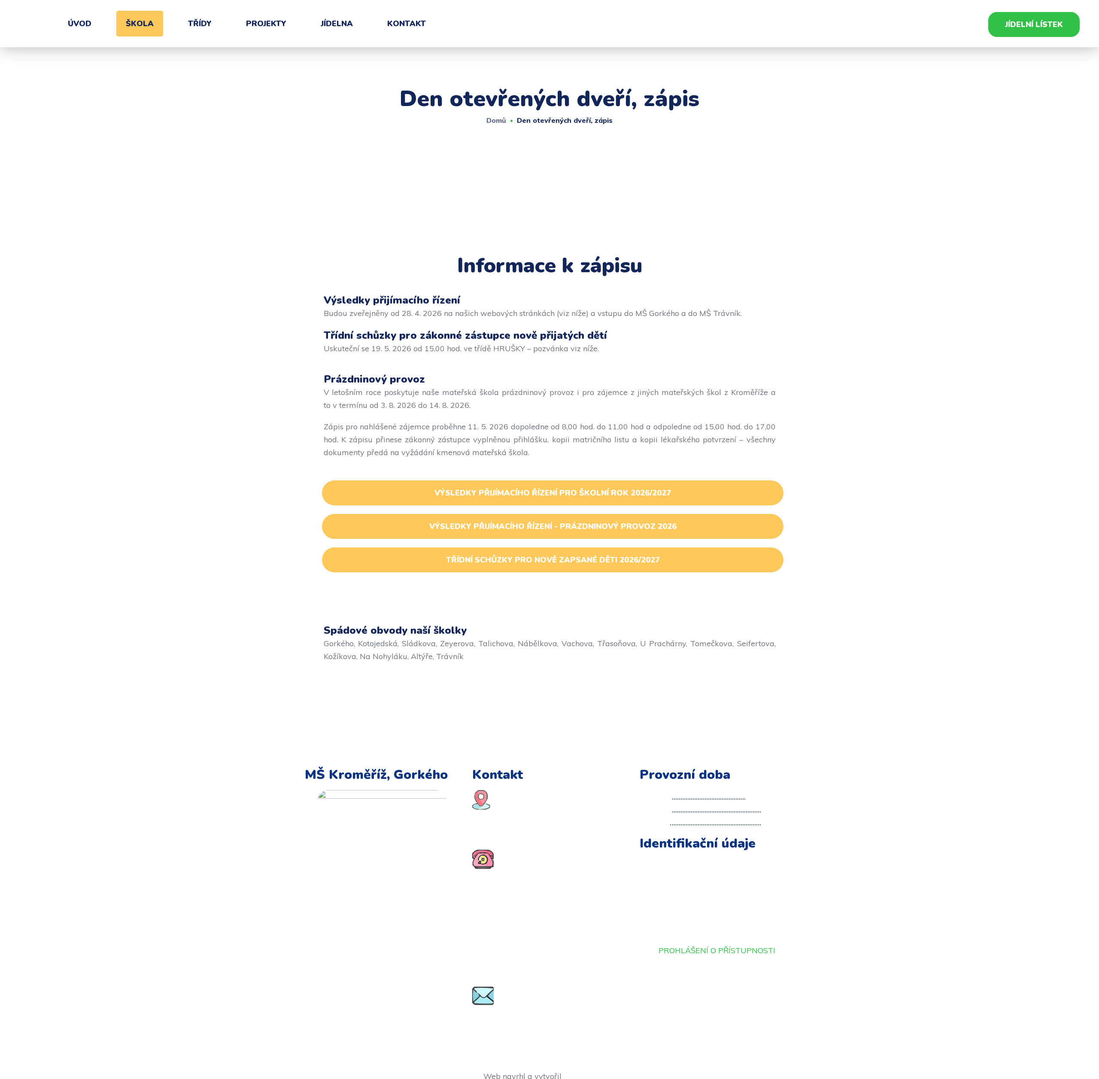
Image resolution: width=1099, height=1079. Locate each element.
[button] (1034, 24)
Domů (496, 120)
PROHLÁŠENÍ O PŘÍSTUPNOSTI (717, 950)
